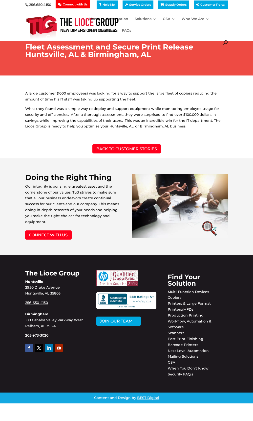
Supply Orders (176, 4)
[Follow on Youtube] (59, 348)
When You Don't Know (188, 368)
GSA (166, 19)
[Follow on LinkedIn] (49, 348)
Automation (117, 19)
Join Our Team (102, 31)
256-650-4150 (36, 302)
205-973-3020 (36, 335)
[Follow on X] (39, 348)
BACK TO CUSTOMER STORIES (126, 149)
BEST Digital (148, 398)
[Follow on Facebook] (29, 348)
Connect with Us (75, 4)
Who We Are (193, 19)
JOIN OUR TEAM (116, 321)
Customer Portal (212, 4)
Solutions (143, 19)
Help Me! (109, 4)
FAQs (126, 31)
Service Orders (140, 4)
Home (94, 19)
